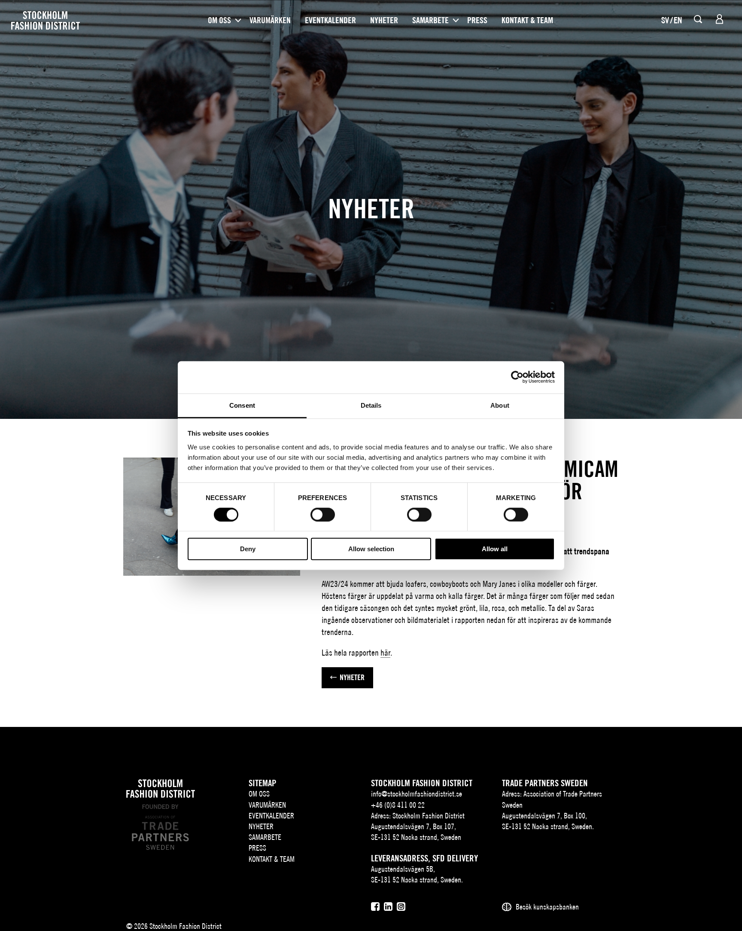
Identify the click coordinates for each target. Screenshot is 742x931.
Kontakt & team (527, 20)
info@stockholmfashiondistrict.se (416, 793)
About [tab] (499, 405)
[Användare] (719, 19)
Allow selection (371, 548)
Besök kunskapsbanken (547, 906)
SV (665, 20)
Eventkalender (330, 20)
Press (477, 20)
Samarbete (430, 20)
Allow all (495, 548)
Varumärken (270, 20)
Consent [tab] (242, 405)
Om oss (219, 20)
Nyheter (384, 20)
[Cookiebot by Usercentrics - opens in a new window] (517, 377)
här (385, 652)
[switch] (322, 515)
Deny (247, 548)
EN (678, 20)
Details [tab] (371, 405)
